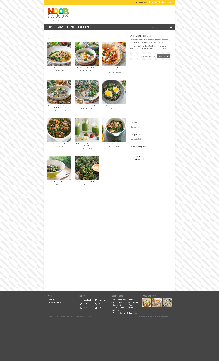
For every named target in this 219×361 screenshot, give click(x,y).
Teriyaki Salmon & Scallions (125, 313)
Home (51, 27)
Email (101, 308)
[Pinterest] (159, 2)
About (60, 27)
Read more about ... (155, 42)
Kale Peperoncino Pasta (123, 300)
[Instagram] (156, 2)
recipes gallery (164, 40)
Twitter (86, 304)
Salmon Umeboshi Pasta (123, 305)
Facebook (87, 300)
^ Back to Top (54, 316)
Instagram (103, 300)
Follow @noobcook (139, 158)
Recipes (70, 27)
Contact (89, 316)
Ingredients (83, 27)
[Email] (170, 2)
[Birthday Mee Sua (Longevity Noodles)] (167, 302)
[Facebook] (149, 2)
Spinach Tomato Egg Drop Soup (126, 302)
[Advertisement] (125, 14)
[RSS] (166, 2)
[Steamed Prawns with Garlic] (146, 302)
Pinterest (102, 304)
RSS (85, 308)
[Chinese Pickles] (156, 302)
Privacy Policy (55, 302)
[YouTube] (162, 2)
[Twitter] (152, 2)
